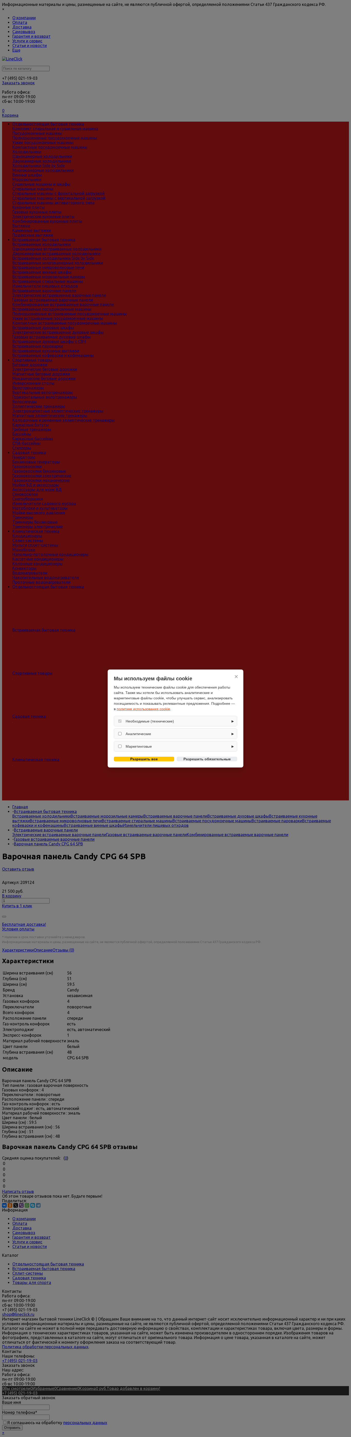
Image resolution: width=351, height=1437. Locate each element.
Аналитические (138, 734)
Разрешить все (144, 759)
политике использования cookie (143, 709)
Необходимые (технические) (150, 721)
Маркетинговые (139, 746)
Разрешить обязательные (207, 759)
